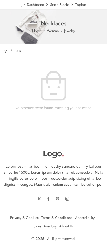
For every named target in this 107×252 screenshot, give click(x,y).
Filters (15, 50)
